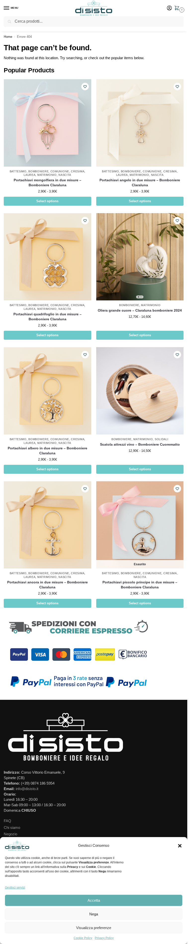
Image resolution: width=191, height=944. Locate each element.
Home (8, 37)
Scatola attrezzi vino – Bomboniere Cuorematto (140, 444)
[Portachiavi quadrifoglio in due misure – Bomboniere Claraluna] (47, 257)
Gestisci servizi (15, 887)
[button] (179, 845)
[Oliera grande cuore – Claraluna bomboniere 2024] (140, 257)
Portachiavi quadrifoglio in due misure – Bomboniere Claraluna (47, 316)
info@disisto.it (27, 789)
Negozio (10, 834)
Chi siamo (12, 828)
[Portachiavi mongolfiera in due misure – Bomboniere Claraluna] (47, 123)
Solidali (161, 439)
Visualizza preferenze (93, 928)
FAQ (7, 821)
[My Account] (169, 8)
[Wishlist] (85, 86)
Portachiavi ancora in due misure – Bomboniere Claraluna (47, 584)
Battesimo (18, 171)
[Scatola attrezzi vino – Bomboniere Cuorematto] (140, 391)
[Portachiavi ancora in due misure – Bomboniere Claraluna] (47, 525)
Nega (93, 914)
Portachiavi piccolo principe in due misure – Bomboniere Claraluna (139, 584)
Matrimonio (47, 174)
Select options (47, 201)
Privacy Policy (104, 938)
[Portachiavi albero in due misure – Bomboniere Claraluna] (47, 391)
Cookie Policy (83, 938)
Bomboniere (38, 171)
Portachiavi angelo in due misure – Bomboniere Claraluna (139, 182)
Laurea (29, 174)
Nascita (64, 174)
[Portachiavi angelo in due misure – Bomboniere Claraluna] (140, 123)
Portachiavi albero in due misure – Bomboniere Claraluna (47, 450)
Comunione (59, 171)
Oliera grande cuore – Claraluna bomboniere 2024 (140, 310)
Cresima (77, 171)
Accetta (94, 900)
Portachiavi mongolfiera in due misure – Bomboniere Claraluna (47, 182)
